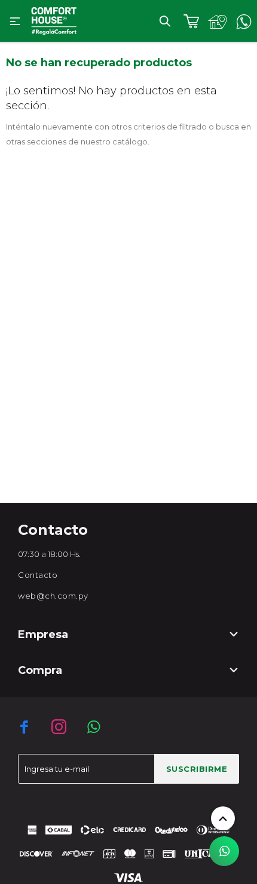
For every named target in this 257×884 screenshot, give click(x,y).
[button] (165, 21)
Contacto (37, 575)
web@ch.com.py (53, 595)
